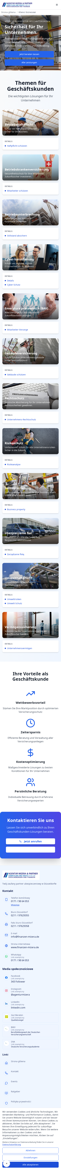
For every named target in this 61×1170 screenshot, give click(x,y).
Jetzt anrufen (33, 841)
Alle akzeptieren (30, 1164)
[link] (30, 130)
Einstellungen (30, 1157)
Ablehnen (30, 1150)
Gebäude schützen (16, 374)
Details (10, 280)
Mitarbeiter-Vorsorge (17, 329)
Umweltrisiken (14, 599)
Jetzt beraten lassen (29, 54)
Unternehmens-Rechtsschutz (21, 419)
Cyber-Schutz (13, 284)
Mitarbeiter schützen (17, 190)
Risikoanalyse (13, 464)
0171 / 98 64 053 (20, 901)
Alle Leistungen (29, 62)
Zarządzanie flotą (15, 554)
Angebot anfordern (33, 849)
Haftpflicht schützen (17, 145)
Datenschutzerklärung (11, 1144)
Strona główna (8, 12)
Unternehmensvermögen (19, 648)
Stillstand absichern (17, 235)
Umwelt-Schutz (14, 603)
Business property (16, 509)
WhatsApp (15, 905)
